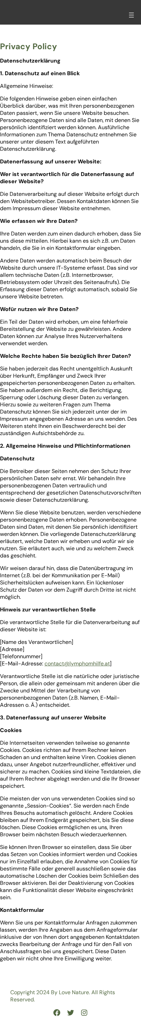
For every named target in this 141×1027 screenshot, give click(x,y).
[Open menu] (131, 15)
